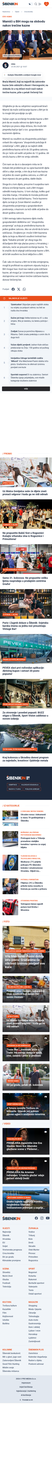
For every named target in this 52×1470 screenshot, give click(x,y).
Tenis (31, 1290)
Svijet (5, 1246)
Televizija (7, 1286)
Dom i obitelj (34, 1327)
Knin (31, 1239)
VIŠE (26, 389)
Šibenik (6, 1235)
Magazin (33, 1302)
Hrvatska (7, 1239)
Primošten (33, 1257)
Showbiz (6, 1272)
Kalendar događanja (29, 785)
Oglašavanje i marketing (26, 1391)
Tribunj (32, 1235)
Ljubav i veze (34, 1330)
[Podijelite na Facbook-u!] (13, 289)
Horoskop (33, 1334)
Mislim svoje (8, 1367)
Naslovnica (6, 12)
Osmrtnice (13, 785)
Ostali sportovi (35, 1294)
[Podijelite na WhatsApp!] (24, 289)
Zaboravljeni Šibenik (12, 1360)
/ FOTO (6, 921)
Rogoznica (33, 1260)
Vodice (32, 1232)
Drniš (31, 1242)
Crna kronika (28, 12)
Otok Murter (34, 1250)
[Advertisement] (26, 423)
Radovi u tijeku (15, 789)
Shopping (33, 1305)
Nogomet (33, 1272)
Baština (6, 1323)
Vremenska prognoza (12, 1250)
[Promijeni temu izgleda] (30, 4)
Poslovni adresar (32, 789)
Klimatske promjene (12, 1260)
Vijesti (17, 12)
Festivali (6, 1283)
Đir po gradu (8, 1257)
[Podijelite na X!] (18, 289)
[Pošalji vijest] (39, 4)
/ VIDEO (6, 1123)
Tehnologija (34, 1316)
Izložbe (6, 1320)
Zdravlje (32, 1313)
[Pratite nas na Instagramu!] (41, 1218)
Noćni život (7, 1276)
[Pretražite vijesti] (35, 4)
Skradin (32, 1246)
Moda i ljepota (35, 1309)
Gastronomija (35, 1323)
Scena (6, 1269)
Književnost (8, 1316)
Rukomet (33, 1279)
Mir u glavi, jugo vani (12, 1357)
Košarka (32, 1276)
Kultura (7, 1302)
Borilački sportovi (36, 1283)
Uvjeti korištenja (26, 1387)
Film (4, 1313)
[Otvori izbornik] (46, 4)
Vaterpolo (33, 1286)
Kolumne (7, 1349)
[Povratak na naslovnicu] (15, 3)
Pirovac (32, 1253)
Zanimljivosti (34, 1341)
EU (4, 1242)
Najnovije (7, 1232)
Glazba (6, 1279)
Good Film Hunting (11, 1364)
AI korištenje (26, 1395)
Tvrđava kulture (10, 1305)
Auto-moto (33, 1320)
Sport (32, 1269)
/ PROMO (7, 453)
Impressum (26, 1383)
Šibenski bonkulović (11, 1353)
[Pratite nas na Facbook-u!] (36, 1218)
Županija (33, 1228)
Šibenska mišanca (11, 1371)
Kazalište (7, 1309)
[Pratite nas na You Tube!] (47, 1218)
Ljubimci (32, 1338)
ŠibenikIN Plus (36, 1349)
